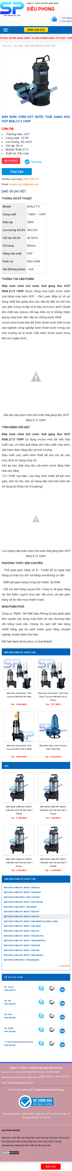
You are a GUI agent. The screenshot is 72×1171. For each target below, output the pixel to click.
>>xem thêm (64, 966)
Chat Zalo (16, 171)
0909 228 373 (36, 29)
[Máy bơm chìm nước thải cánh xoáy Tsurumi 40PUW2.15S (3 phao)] (53, 674)
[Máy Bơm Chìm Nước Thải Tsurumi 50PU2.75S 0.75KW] (19, 726)
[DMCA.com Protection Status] (10, 1152)
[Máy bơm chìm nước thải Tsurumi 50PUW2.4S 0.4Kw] (19, 674)
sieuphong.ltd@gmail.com (24, 184)
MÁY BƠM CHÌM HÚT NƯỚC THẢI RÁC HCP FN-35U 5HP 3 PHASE (53, 862)
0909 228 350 (10, 1018)
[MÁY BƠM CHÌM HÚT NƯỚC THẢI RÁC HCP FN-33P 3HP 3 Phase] (53, 787)
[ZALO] (62, 990)
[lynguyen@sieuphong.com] (52, 988)
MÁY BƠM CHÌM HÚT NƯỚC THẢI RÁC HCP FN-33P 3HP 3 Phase (53, 810)
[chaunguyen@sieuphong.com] (52, 1015)
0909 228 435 (10, 1045)
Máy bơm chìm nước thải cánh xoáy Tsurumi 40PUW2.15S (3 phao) (53, 696)
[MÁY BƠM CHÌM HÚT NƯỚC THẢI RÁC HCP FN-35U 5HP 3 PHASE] (53, 840)
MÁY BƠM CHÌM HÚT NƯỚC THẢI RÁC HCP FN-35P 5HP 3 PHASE (18, 810)
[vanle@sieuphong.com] (52, 1002)
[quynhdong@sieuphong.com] (52, 1029)
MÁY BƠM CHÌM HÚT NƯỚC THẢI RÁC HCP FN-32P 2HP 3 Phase (18, 862)
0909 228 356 (10, 1032)
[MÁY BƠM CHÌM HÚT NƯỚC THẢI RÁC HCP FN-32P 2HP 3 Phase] (19, 840)
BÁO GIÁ (51, 1166)
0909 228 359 (10, 1004)
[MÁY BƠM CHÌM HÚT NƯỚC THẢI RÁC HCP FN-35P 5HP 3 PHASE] (19, 787)
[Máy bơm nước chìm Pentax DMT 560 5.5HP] (53, 726)
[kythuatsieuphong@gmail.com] (52, 1043)
